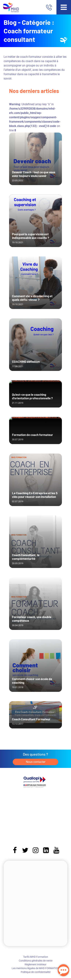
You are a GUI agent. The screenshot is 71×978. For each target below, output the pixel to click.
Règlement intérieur (35, 964)
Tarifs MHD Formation (35, 956)
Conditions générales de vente (35, 960)
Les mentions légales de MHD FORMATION (36, 968)
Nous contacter (35, 762)
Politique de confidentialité (35, 972)
